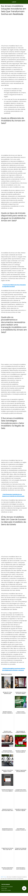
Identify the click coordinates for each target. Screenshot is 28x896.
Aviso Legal (4, 888)
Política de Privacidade (7, 886)
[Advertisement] (14, 30)
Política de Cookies (6, 890)
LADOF (14, 2)
